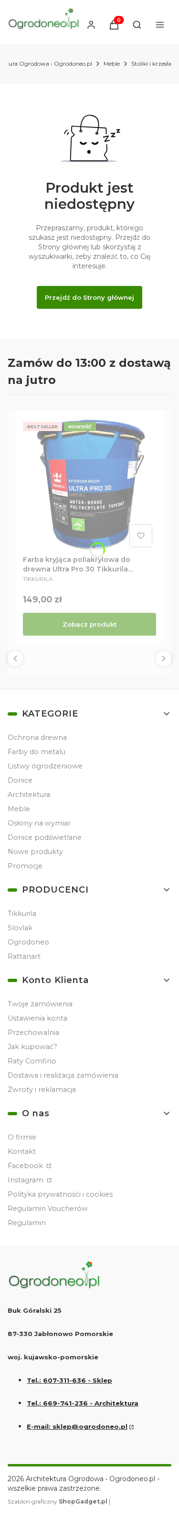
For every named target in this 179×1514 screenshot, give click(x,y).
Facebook (26, 1165)
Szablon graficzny (57, 1501)
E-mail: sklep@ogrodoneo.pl (77, 1426)
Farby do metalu (36, 751)
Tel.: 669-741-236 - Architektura (82, 1403)
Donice (20, 780)
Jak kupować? (32, 1046)
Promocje (25, 866)
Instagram (26, 1180)
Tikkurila (22, 913)
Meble (112, 63)
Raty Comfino (32, 1061)
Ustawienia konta (37, 1018)
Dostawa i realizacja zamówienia (63, 1075)
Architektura (29, 794)
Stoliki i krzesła (151, 63)
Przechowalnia (33, 1032)
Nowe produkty (35, 851)
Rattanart (24, 956)
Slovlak (20, 928)
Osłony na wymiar (39, 823)
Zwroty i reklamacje (42, 1089)
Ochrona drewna (37, 737)
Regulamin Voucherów (48, 1208)
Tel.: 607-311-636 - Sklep (69, 1380)
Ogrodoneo (28, 942)
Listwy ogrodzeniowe (45, 766)
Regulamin (27, 1223)
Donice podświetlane (45, 837)
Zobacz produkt (89, 624)
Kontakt (22, 1151)
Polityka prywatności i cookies (60, 1194)
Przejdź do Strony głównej (89, 297)
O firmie (22, 1137)
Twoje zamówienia (40, 1004)
